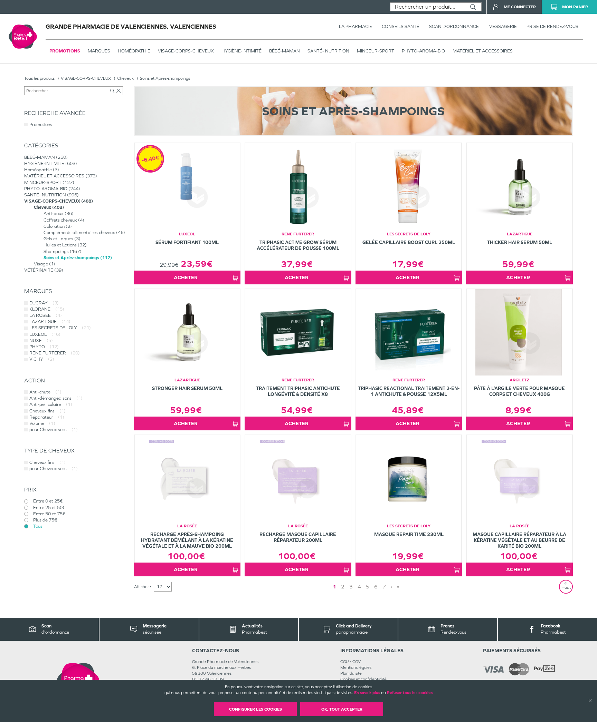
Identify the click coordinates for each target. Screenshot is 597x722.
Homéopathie (134, 50)
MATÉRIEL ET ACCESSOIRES (483, 50)
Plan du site (351, 673)
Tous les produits (39, 78)
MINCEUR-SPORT (375, 50)
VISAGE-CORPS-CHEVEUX (186, 50)
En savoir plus (367, 692)
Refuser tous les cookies (410, 692)
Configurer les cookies (255, 709)
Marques (99, 50)
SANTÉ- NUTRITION (328, 50)
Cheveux (125, 78)
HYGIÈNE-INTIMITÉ (241, 50)
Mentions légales (355, 667)
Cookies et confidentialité (363, 679)
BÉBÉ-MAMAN (284, 50)
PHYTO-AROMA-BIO (423, 50)
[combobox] (427, 6)
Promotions (64, 50)
